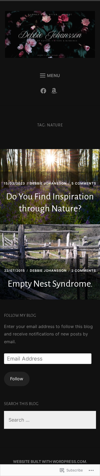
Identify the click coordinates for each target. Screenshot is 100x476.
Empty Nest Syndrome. (50, 284)
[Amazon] (55, 92)
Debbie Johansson (48, 183)
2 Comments (83, 271)
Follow (16, 378)
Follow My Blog (20, 315)
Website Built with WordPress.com (49, 461)
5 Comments (83, 183)
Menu (53, 75)
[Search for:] (50, 420)
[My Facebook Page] (44, 92)
